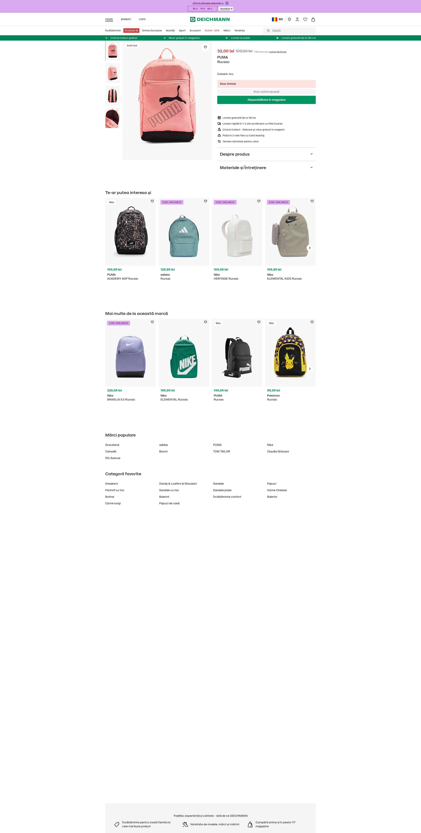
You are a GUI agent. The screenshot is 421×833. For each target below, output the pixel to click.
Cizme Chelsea (277, 490)
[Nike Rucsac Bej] (237, 248)
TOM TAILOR (221, 451)
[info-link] (227, 3)
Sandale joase (222, 490)
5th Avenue (112, 458)
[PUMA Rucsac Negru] (130, 248)
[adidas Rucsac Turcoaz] (184, 248)
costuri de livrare (277, 52)
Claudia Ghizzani (278, 451)
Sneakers (111, 483)
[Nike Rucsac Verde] (184, 369)
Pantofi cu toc (114, 490)
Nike (270, 445)
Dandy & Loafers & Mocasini (178, 483)
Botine (109, 496)
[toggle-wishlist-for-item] (205, 47)
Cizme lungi (113, 503)
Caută (276, 30)
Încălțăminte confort (227, 496)
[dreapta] (310, 248)
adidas (163, 445)
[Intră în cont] (297, 19)
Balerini (164, 496)
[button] (226, 9)
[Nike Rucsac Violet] (130, 369)
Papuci (271, 483)
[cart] (313, 19)
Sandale (218, 483)
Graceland (112, 445)
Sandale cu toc (169, 490)
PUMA (222, 57)
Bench (163, 451)
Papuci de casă (169, 503)
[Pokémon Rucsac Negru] (290, 369)
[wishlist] (305, 19)
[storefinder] (289, 19)
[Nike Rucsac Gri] (290, 248)
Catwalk (110, 451)
